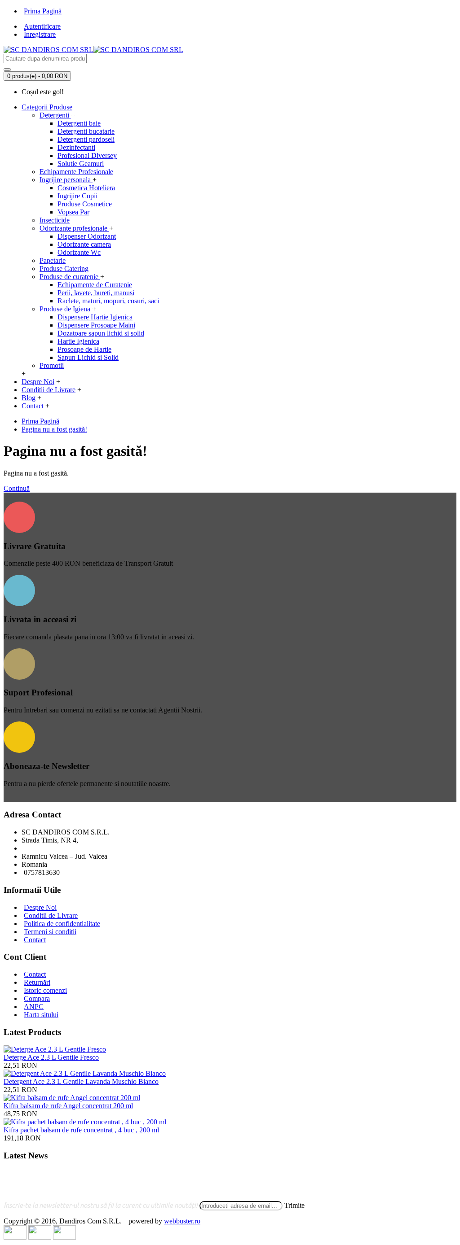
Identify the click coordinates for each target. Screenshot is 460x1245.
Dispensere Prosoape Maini (96, 325)
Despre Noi (40, 907)
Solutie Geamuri (81, 163)
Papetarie (53, 260)
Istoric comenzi (45, 990)
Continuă (17, 488)
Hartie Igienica (78, 341)
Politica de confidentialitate (62, 923)
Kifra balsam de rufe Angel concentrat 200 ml (68, 1106)
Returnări (37, 982)
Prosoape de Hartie (84, 349)
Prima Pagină (40, 421)
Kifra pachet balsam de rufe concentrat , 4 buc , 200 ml (81, 1130)
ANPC (34, 1006)
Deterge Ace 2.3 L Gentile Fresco (51, 1057)
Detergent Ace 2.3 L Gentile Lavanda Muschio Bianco (81, 1081)
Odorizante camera (84, 244)
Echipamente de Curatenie (95, 284)
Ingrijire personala (66, 179)
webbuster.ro (182, 1221)
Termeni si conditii (50, 931)
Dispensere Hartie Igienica (95, 317)
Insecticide (55, 220)
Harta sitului (41, 1014)
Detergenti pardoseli (86, 139)
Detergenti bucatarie (86, 131)
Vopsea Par (73, 212)
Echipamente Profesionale (76, 171)
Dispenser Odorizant (87, 236)
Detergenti (55, 115)
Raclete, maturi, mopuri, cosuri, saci (108, 301)
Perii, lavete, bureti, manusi (96, 293)
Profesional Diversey (87, 155)
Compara (37, 998)
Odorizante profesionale (74, 228)
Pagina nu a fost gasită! (54, 429)
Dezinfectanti (76, 147)
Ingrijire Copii (77, 196)
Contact (35, 940)
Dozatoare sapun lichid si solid (101, 333)
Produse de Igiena (66, 309)
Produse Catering (64, 268)
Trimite (294, 1205)
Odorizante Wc (79, 252)
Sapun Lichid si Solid (88, 357)
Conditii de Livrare (51, 915)
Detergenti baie (79, 123)
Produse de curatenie (70, 276)
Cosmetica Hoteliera (86, 188)
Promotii (52, 365)
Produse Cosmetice (85, 204)
